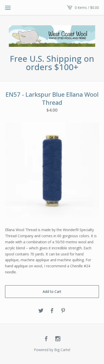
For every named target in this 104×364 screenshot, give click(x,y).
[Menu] (8, 7)
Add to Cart (52, 291)
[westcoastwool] (52, 36)
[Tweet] (40, 311)
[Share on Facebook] (52, 311)
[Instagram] (57, 339)
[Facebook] (46, 339)
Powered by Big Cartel (52, 349)
